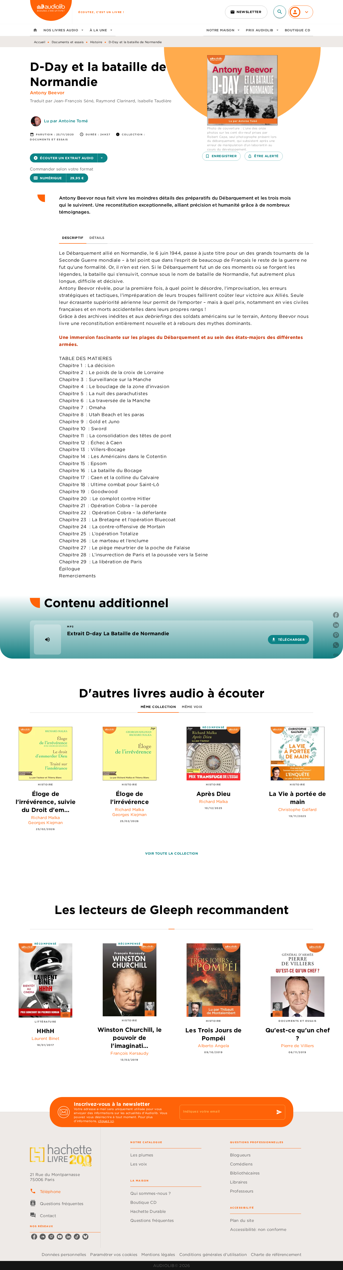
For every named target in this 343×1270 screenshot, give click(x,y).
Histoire (96, 42)
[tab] (35, 30)
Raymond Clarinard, (117, 100)
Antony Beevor (47, 93)
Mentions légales (158, 1254)
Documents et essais (68, 42)
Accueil (39, 42)
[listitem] (34, 1236)
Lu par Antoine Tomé (66, 120)
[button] (246, 12)
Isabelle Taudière (155, 100)
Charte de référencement (276, 1254)
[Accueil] (51, 12)
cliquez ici (106, 1121)
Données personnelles (64, 1254)
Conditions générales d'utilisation (213, 1254)
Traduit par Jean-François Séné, (63, 100)
